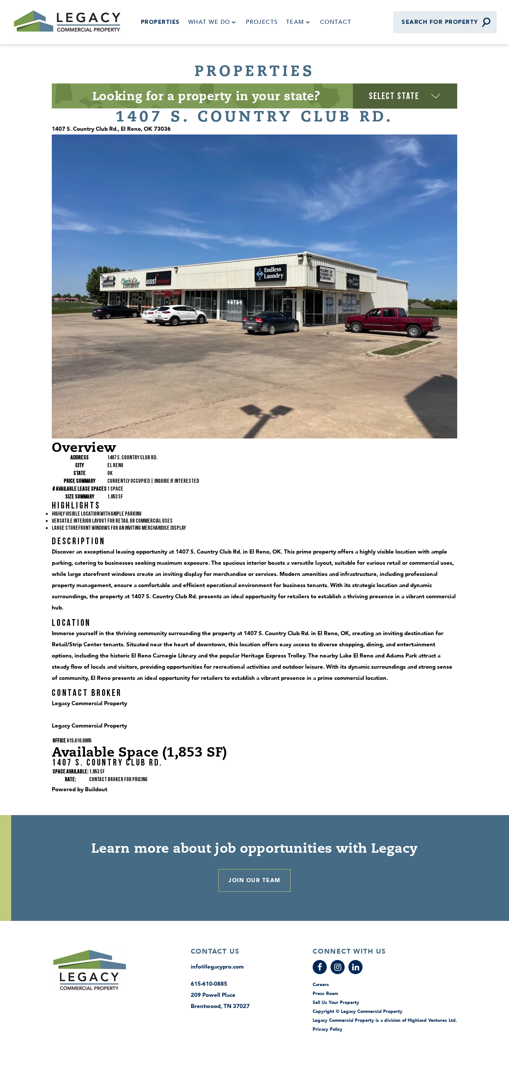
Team (295, 22)
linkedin (355, 967)
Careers (321, 985)
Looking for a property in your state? (206, 96)
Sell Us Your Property (336, 1002)
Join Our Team (254, 880)
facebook (320, 967)
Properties (160, 22)
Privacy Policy (327, 1029)
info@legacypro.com (217, 966)
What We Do (209, 22)
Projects (262, 22)
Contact (336, 22)
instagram (338, 967)
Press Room (325, 993)
